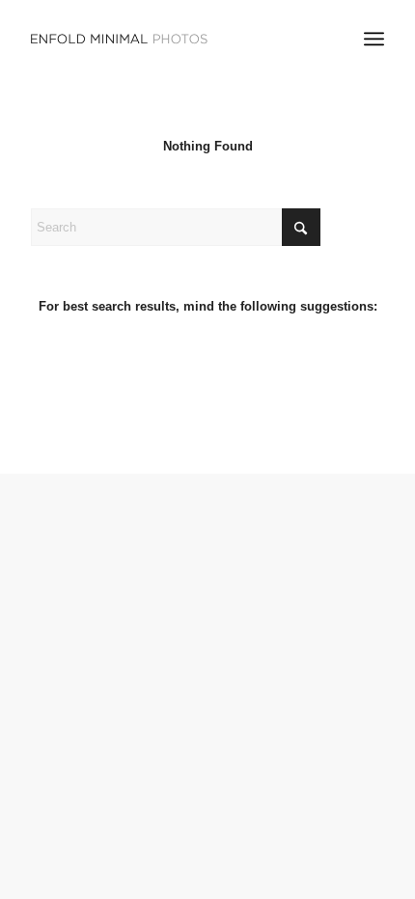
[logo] (172, 38)
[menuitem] (374, 38)
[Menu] (374, 38)
